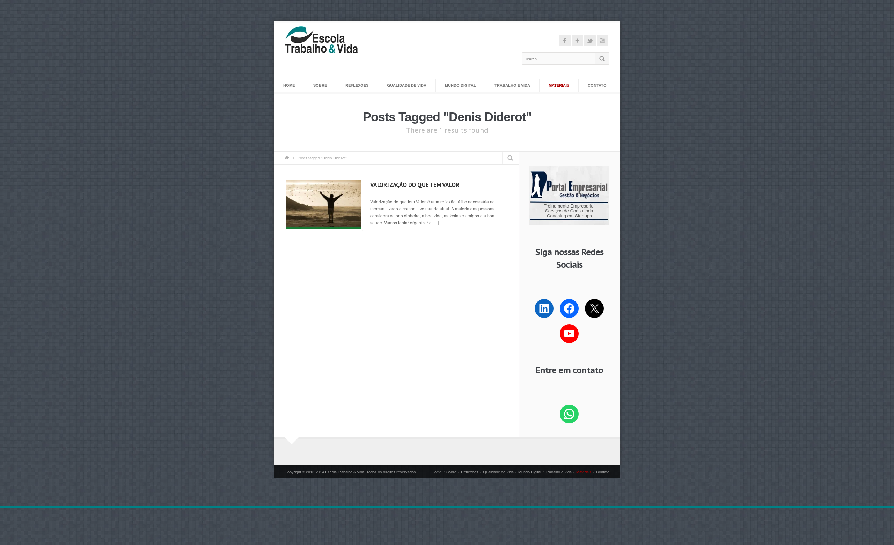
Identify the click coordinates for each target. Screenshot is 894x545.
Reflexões (356, 85)
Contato (597, 85)
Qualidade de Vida (406, 85)
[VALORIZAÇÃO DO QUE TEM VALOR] (324, 205)
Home (289, 85)
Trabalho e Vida (512, 85)
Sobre (320, 85)
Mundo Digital (460, 85)
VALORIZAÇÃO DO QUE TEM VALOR (414, 184)
